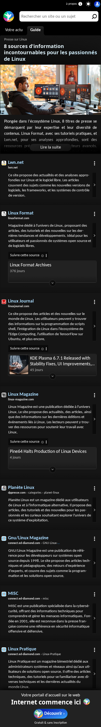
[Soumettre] (93, 16)
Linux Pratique (22, 649)
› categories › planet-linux (33, 492)
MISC (13, 593)
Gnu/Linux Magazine (28, 538)
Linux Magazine (23, 394)
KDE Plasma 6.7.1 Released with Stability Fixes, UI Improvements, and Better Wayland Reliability (60, 361)
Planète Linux (21, 488)
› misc (28, 598)
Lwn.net (16, 162)
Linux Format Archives (30, 265)
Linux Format (20, 213)
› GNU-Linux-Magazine (39, 543)
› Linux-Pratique (34, 654)
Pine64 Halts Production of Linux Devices (48, 451)
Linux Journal (21, 301)
